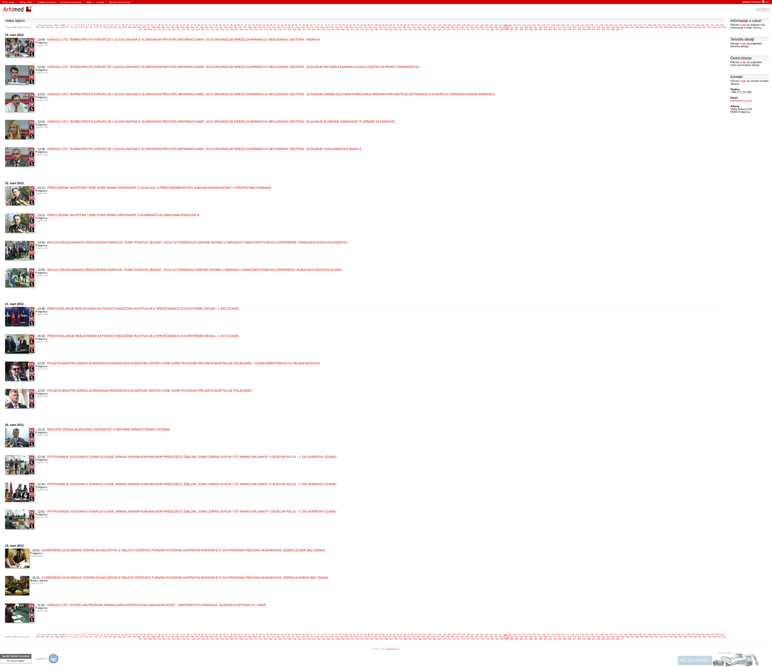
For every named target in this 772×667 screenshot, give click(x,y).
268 (540, 27)
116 (496, 25)
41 (206, 25)
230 (356, 27)
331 (256, 29)
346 (328, 29)
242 (414, 27)
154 (678, 25)
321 (207, 29)
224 (327, 27)
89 (380, 25)
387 (526, 29)
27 (155, 25)
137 (596, 25)
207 (245, 27)
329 (246, 29)
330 (251, 29)
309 (150, 29)
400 (589, 29)
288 (637, 27)
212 (269, 27)
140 (611, 25)
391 (545, 29)
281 (603, 27)
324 (222, 29)
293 (661, 27)
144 (630, 25)
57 (264, 25)
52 (246, 25)
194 (182, 27)
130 (563, 25)
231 (360, 27)
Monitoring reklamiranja (70, 2)
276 (579, 27)
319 (198, 29)
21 (133, 25)
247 (438, 27)
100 (420, 25)
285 (622, 27)
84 (361, 25)
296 (676, 27)
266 (531, 27)
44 (217, 25)
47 (228, 25)
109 (463, 25)
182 (124, 27)
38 (195, 25)
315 (179, 29)
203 (226, 27)
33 (177, 25)
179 (110, 27)
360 (396, 29)
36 (188, 25)
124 (534, 25)
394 (560, 29)
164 (37, 27)
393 (555, 29)
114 (486, 25)
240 (404, 27)
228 (346, 27)
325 (227, 29)
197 (197, 27)
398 (579, 29)
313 (169, 29)
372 (454, 29)
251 (457, 27)
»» (622, 29)
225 (332, 27)
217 (293, 27)
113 (482, 25)
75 (329, 25)
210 (259, 27)
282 (608, 27)
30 (166, 25)
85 (365, 25)
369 (439, 29)
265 (526, 27)
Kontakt (100, 2)
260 (500, 27)
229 (351, 27)
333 (265, 29)
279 (593, 27)
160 (707, 25)
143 (625, 25)
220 (307, 27)
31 (170, 25)
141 (616, 25)
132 (572, 25)
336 (280, 29)
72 (318, 25)
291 (651, 27)
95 (401, 25)
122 (524, 25)
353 (362, 29)
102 (430, 25)
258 (491, 27)
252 (462, 27)
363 (410, 29)
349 (343, 29)
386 (521, 29)
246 (433, 27)
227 (341, 27)
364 (415, 29)
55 (257, 25)
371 (449, 29)
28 (159, 25)
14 (108, 25)
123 (529, 25)
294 (666, 27)
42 (209, 25)
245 (428, 27)
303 (709, 27)
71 (314, 25)
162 (717, 25)
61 (278, 25)
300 (695, 27)
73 (322, 25)
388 (531, 29)
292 (656, 27)
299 (690, 27)
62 (282, 25)
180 (115, 27)
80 (347, 25)
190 (163, 27)
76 (333, 25)
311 (159, 29)
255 (476, 27)
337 (285, 29)
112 (477, 25)
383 (507, 29)
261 (506, 27)
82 (354, 25)
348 (338, 29)
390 (540, 29)
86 (369, 25)
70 (311, 25)
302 (704, 27)
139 (606, 25)
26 (152, 25)
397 (574, 29)
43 (213, 25)
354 (367, 29)
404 (608, 29)
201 (216, 27)
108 (459, 25)
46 (224, 25)
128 (553, 25)
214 (278, 27)
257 (486, 27)
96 (405, 25)
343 (314, 29)
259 (496, 27)
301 (700, 27)
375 (468, 29)
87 (372, 25)
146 (640, 25)
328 (241, 29)
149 (654, 25)
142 (620, 25)
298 (685, 27)
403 (603, 29)
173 (81, 27)
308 (145, 29)
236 (385, 27)
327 (236, 29)
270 (550, 27)
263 (516, 27)
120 (514, 25)
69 (307, 25)
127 (548, 25)
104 (439, 25)
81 (351, 25)
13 (105, 25)
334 (270, 29)
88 (376, 25)
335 (275, 29)
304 (714, 27)
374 (463, 29)
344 (318, 29)
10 (94, 25)
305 (719, 27)
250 (452, 27)
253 (467, 27)
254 (471, 27)
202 (221, 27)
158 (698, 25)
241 (409, 27)
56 (260, 25)
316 (183, 29)
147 (645, 25)
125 (538, 25)
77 (336, 25)
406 (618, 29)
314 (174, 29)
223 (322, 27)
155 (683, 25)
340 (299, 29)
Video (89, 2)
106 (449, 25)
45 (220, 25)
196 (192, 27)
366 (425, 29)
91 (387, 25)
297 (680, 27)
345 (323, 29)
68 (304, 25)
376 (473, 29)
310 (155, 29)
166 (47, 27)
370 (444, 29)
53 (249, 25)
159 (702, 25)
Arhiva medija (8, 2)
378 (483, 29)
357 (381, 29)
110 (468, 25)
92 (390, 25)
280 (598, 27)
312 (164, 29)
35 (184, 25)
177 (100, 27)
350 (347, 29)
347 (333, 29)
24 (144, 25)
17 (119, 25)
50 (238, 25)
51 (242, 25)
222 (317, 27)
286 (627, 27)
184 (134, 27)
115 (491, 25)
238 (394, 27)
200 (211, 27)
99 (416, 25)
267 (536, 27)
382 (502, 29)
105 (444, 25)
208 (250, 27)
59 (271, 25)
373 (458, 29)
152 (669, 25)
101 (425, 25)
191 (168, 27)
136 (591, 25)
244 (423, 27)
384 (511, 29)
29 (162, 25)
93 (394, 25)
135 (587, 25)
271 (555, 27)
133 (577, 25)
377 (478, 29)
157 (693, 25)
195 (187, 27)
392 (550, 29)
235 (380, 27)
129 (558, 25)
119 (509, 25)
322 (212, 29)
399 (584, 29)
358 (386, 29)
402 (598, 29)
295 (671, 27)
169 (62, 27)
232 (365, 27)
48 (231, 25)
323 (217, 29)
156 (688, 25)
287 (632, 27)
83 (358, 25)
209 (255, 27)
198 (201, 27)
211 (264, 27)
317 (188, 29)
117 (500, 25)
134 (582, 25)
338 (290, 29)
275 (574, 27)
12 (101, 25)
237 (389, 27)
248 (443, 27)
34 (181, 25)
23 (141, 25)
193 (177, 27)
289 (642, 27)
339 (294, 29)
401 (593, 29)
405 (613, 29)
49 (235, 25)
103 (434, 25)
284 (618, 27)
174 (86, 27)
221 (312, 27)
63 (285, 25)
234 (375, 27)
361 (400, 29)
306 (724, 27)
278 (589, 27)
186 (144, 27)
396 (569, 29)
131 (567, 25)
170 (66, 27)
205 (235, 27)
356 (376, 29)
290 (647, 27)
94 (398, 25)
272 (560, 27)
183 (129, 27)
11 (97, 25)
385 (516, 29)
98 (412, 25)
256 (481, 27)
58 (267, 25)
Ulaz (767, 2)
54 (253, 25)
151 (664, 25)
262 (511, 27)
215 (283, 27)
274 (569, 27)
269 (545, 27)
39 (199, 25)
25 (148, 25)
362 (405, 29)
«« (69, 25)
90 (383, 25)
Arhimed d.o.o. (393, 649)
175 (90, 27)
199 (206, 27)
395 (565, 29)
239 (399, 27)
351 (352, 29)
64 (289, 25)
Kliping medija (25, 2)
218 (298, 27)
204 (230, 27)
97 (409, 25)
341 (304, 29)
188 (153, 27)
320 (203, 29)
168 (57, 27)
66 (296, 25)
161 (712, 25)
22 (137, 25)
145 (635, 25)
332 (261, 29)
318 (193, 29)
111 (472, 25)
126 (543, 25)
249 (447, 27)
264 (521, 27)
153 (674, 25)
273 (565, 27)
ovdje (743, 25)
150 (659, 25)
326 (232, 29)
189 (158, 27)
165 (42, 27)
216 (288, 27)
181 (119, 27)
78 (340, 25)
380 (492, 29)
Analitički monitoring (46, 2)
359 (391, 29)
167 (52, 27)
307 (140, 29)
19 (126, 25)
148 (649, 25)
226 (336, 27)
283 (613, 27)
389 (536, 29)
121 (519, 25)
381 (497, 29)
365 (420, 29)
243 (418, 27)
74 (325, 25)
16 (115, 25)
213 (274, 27)
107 (454, 25)
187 (148, 27)
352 (357, 29)
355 (372, 29)
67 (300, 25)
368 (434, 29)
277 (584, 27)
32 (173, 25)
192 (173, 27)
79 (343, 25)
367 (429, 29)
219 (303, 27)
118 (505, 25)
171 (71, 27)
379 (487, 29)
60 (275, 25)
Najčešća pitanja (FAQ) (119, 2)
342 (309, 29)
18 (123, 25)
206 (240, 27)
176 (95, 27)
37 (191, 25)
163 (722, 25)
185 (139, 27)
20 (130, 25)
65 (293, 25)
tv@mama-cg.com (741, 100)
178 (105, 27)
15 (112, 25)
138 (601, 25)
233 (370, 27)
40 (202, 25)
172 (76, 27)
